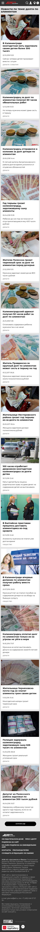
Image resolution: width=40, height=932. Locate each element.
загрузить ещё (20, 824)
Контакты (6, 850)
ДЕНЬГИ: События (10, 64)
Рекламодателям (21, 850)
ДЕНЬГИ (6, 116)
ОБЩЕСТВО (7, 544)
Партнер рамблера (20, 921)
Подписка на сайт (10, 842)
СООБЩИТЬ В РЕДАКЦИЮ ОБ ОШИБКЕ (18, 853)
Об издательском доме (12, 839)
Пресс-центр (30, 839)
